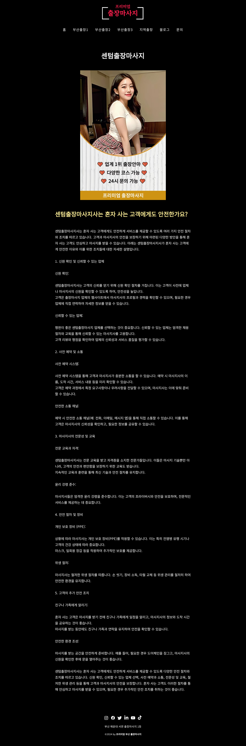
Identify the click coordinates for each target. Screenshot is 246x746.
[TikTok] (139, 717)
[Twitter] (119, 717)
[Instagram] (106, 717)
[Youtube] (133, 717)
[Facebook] (112, 717)
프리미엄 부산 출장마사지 (128, 734)
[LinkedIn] (126, 717)
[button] (80, 29)
